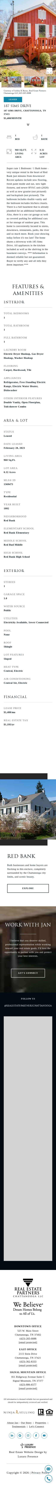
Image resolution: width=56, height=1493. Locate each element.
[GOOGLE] (20, 1435)
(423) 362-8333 (28, 1361)
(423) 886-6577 (28, 1384)
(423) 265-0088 (28, 1338)
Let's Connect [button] (28, 973)
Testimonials (19, 1426)
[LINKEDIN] (12, 1435)
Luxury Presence (28, 1456)
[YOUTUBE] (44, 1435)
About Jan (12, 1423)
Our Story (26, 1423)
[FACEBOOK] (36, 1435)
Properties (40, 1423)
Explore (28, 888)
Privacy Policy (40, 1472)
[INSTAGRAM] (28, 1435)
